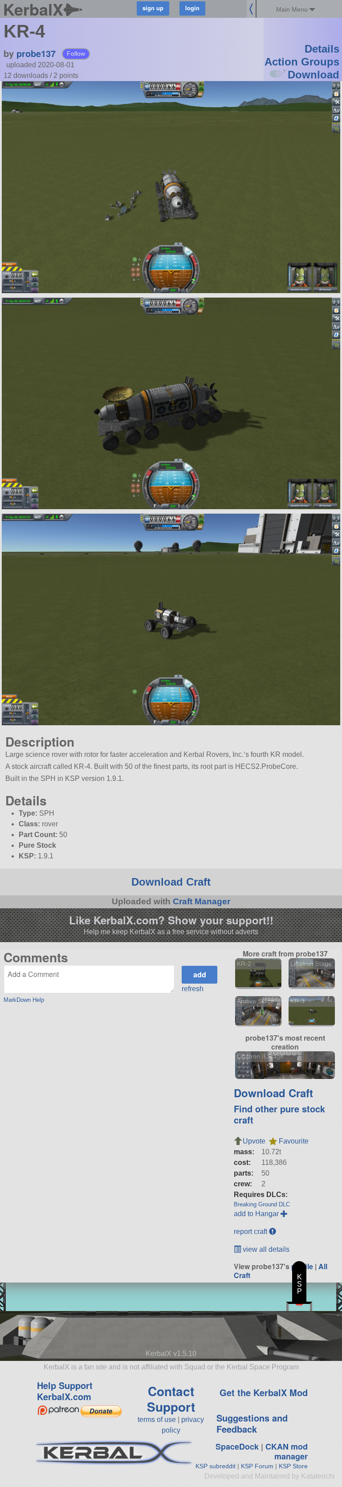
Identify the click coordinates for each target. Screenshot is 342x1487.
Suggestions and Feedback (252, 1423)
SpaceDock (237, 1446)
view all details (265, 1249)
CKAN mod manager (286, 1451)
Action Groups (302, 62)
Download (313, 75)
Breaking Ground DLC (262, 1204)
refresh (193, 989)
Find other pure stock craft (279, 1114)
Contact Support (171, 1399)
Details (322, 49)
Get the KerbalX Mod (264, 1392)
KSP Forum (257, 1466)
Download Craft (171, 882)
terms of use (157, 1419)
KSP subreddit (215, 1466)
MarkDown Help (24, 1000)
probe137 (36, 53)
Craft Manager (201, 901)
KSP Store (293, 1466)
